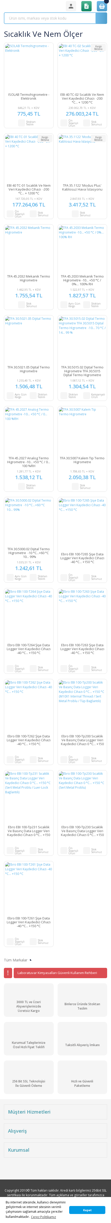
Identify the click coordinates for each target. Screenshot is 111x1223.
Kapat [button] (87, 1210)
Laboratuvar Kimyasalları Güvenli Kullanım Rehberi (57, 972)
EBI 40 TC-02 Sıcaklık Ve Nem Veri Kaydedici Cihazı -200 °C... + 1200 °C (82, 98)
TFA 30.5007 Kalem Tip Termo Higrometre (82, 460)
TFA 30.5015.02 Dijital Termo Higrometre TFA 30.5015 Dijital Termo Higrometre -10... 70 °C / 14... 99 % (82, 371)
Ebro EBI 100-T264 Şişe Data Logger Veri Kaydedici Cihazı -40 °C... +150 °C (29, 649)
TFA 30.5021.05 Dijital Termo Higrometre (28, 369)
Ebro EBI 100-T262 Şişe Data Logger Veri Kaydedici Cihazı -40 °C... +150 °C (29, 740)
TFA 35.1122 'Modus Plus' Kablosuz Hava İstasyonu (82, 188)
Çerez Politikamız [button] (43, 1217)
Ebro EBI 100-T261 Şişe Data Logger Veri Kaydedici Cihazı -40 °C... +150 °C (29, 922)
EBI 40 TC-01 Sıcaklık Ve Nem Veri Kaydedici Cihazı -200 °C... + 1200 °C (29, 189)
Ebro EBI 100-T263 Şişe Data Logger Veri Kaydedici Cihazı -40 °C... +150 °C (82, 649)
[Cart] (102, 6)
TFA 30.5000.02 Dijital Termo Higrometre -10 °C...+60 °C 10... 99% (28, 553)
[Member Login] (71, 6)
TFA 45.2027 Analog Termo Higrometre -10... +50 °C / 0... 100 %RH (28, 462)
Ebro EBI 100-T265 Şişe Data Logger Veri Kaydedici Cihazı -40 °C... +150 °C (82, 558)
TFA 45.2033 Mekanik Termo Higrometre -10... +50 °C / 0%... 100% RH (82, 280)
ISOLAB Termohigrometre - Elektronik (28, 97)
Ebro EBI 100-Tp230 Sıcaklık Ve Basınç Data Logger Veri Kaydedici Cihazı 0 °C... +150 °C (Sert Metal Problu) (82, 831)
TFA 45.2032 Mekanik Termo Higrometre (28, 278)
